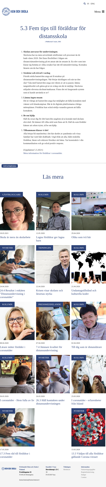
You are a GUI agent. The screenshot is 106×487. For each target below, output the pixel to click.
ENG (93, 3)
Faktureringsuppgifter (88, 469)
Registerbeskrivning (87, 472)
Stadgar (83, 475)
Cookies (83, 477)
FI (88, 3)
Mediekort (66, 469)
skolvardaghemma (9, 166)
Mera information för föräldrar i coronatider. (42, 153)
